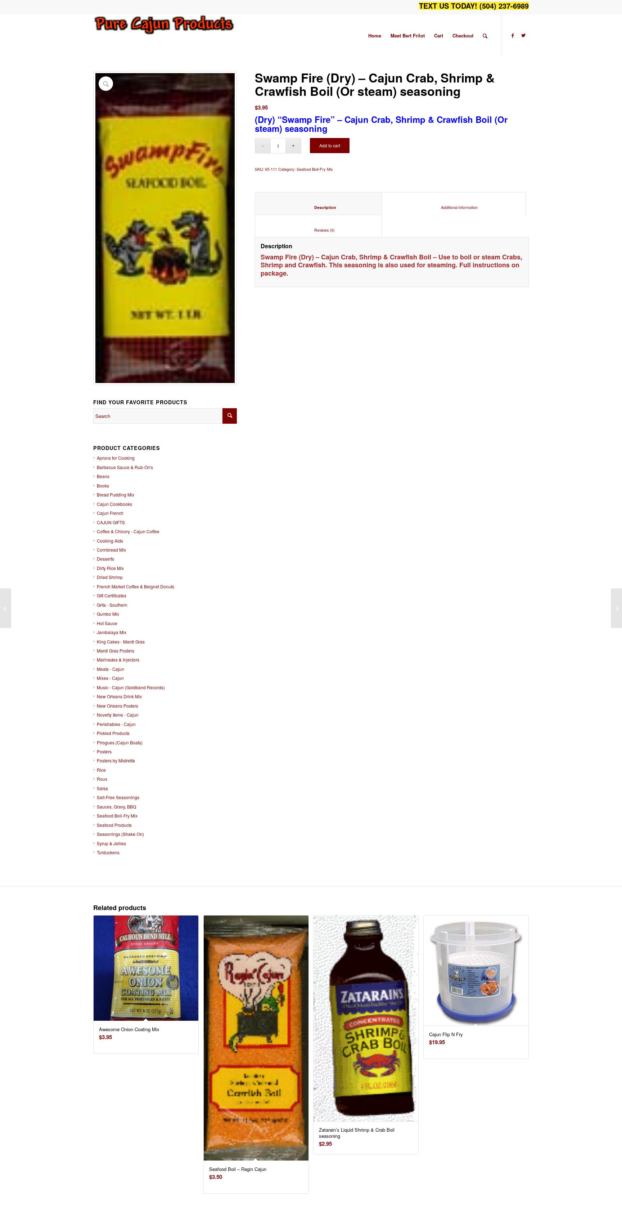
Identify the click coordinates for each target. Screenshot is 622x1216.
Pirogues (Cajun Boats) (120, 742)
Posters (104, 751)
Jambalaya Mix (111, 632)
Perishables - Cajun (116, 724)
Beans (103, 476)
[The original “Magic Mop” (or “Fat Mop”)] (616, 608)
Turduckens (108, 852)
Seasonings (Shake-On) (120, 834)
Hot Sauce (107, 623)
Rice (101, 770)
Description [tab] (318, 207)
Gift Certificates (111, 595)
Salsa (102, 788)
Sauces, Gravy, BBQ (116, 806)
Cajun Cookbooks (114, 504)
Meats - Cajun (110, 669)
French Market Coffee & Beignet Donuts (135, 586)
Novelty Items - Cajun (118, 715)
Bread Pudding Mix (115, 494)
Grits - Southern (112, 605)
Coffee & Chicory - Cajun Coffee (128, 531)
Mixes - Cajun (110, 678)
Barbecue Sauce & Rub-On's (125, 467)
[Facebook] (512, 35)
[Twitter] (523, 35)
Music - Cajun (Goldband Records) (131, 687)
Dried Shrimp (110, 577)
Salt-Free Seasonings (118, 797)
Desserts (105, 559)
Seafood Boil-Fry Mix (117, 815)
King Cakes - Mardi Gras (121, 641)
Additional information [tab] (454, 207)
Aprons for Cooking (116, 458)
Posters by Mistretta (116, 760)
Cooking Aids (110, 541)
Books (103, 485)
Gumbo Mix (108, 614)
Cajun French (110, 513)
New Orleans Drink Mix (119, 696)
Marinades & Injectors (118, 659)
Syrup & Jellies (111, 843)
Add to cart (329, 145)
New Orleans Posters (117, 706)
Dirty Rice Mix (110, 568)
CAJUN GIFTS (111, 522)
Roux (102, 779)
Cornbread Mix (111, 550)
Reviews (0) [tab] (318, 230)
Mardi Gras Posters (115, 650)
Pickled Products (113, 733)
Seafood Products (114, 825)
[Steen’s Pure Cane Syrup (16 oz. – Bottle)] (5, 608)
